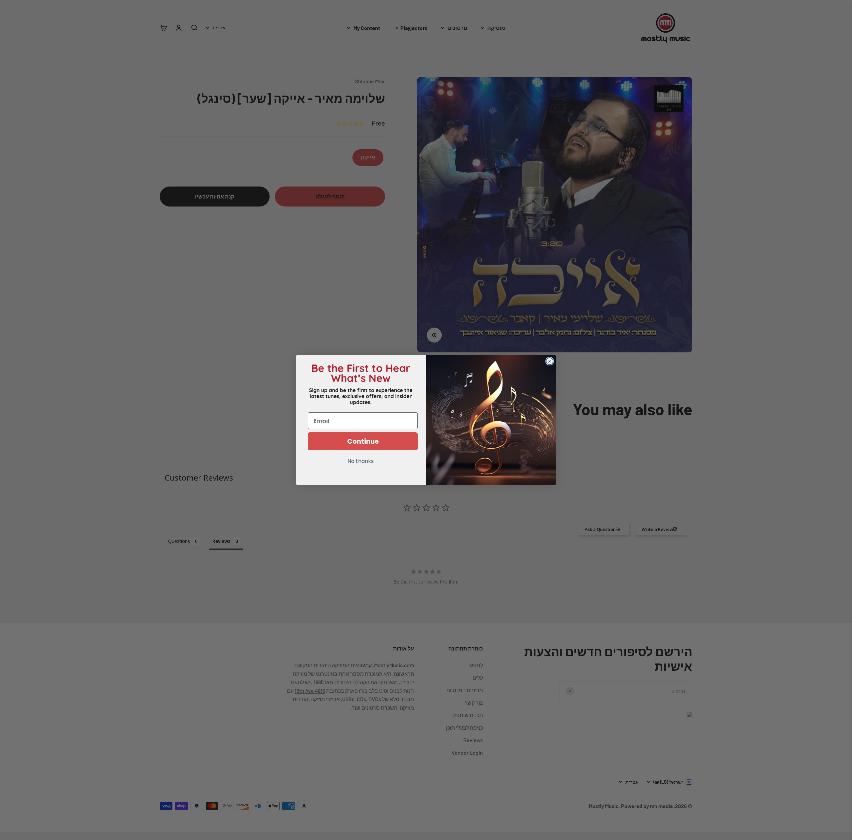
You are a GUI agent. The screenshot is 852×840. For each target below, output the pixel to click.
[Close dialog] (549, 361)
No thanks (360, 461)
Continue (363, 441)
